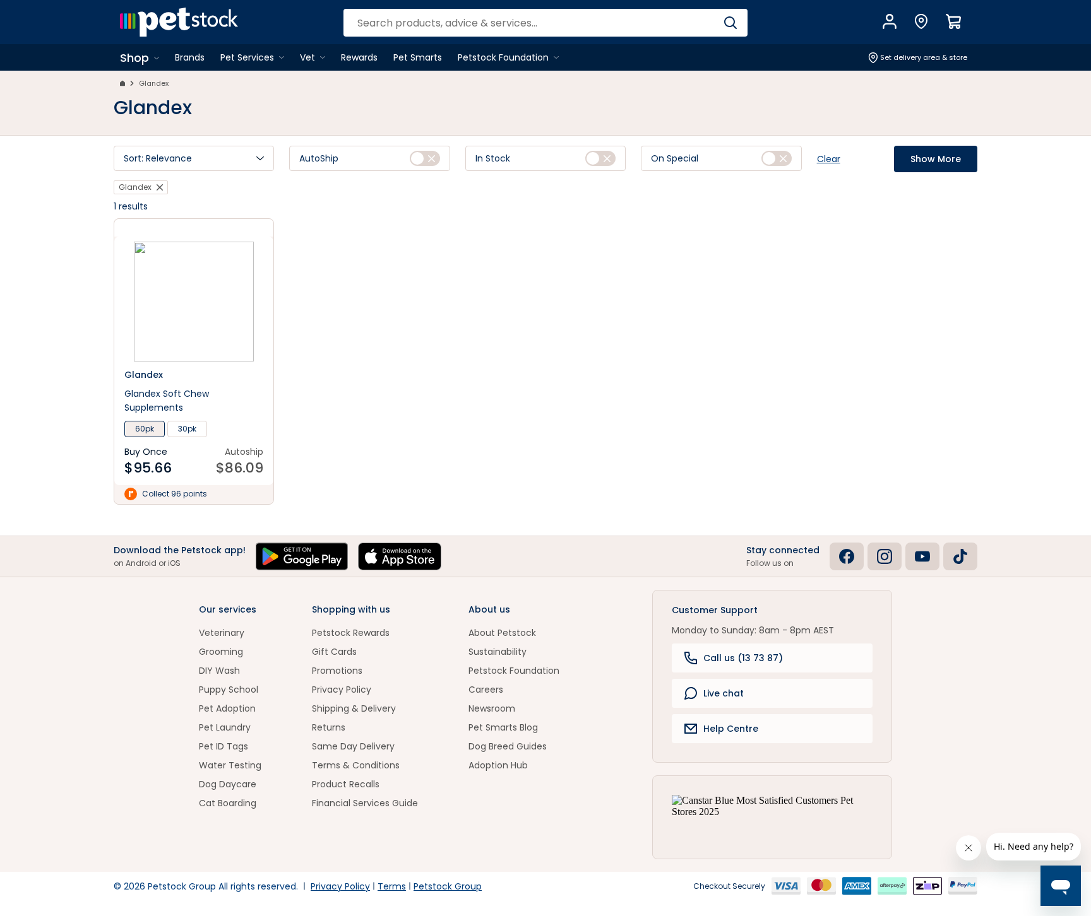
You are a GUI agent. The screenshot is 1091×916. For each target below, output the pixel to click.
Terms (392, 886)
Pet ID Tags (223, 746)
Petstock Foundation (513, 670)
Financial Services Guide (365, 803)
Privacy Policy (341, 689)
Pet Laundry (225, 727)
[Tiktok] (960, 556)
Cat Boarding (227, 803)
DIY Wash (219, 670)
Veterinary (221, 632)
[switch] (425, 158)
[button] (194, 158)
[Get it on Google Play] (302, 556)
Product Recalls (345, 784)
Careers (485, 689)
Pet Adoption (227, 708)
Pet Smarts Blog (503, 727)
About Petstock (502, 632)
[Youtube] (922, 556)
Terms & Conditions (356, 765)
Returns (328, 727)
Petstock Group (448, 886)
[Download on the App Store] (399, 556)
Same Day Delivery (353, 746)
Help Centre (730, 728)
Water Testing (230, 765)
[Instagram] (884, 556)
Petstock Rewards (351, 632)
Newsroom (491, 708)
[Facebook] (847, 556)
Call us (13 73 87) (743, 658)
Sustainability (497, 651)
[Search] (730, 22)
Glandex (154, 83)
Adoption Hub (498, 765)
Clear (828, 159)
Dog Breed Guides (507, 746)
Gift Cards (334, 651)
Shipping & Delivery (354, 708)
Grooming (221, 651)
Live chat (723, 693)
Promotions (337, 670)
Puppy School (228, 689)
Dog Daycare (227, 784)
